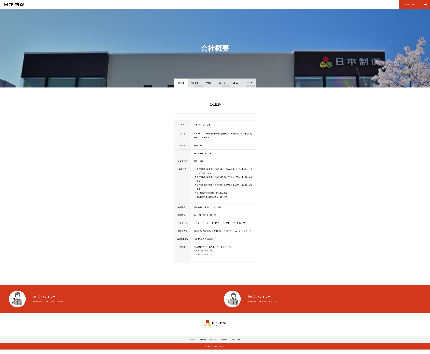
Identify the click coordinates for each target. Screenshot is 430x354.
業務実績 (203, 339)
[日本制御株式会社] (14, 4)
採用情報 (224, 339)
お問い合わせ (236, 339)
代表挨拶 (194, 83)
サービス (192, 339)
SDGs (235, 83)
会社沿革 (221, 83)
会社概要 (213, 339)
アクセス (249, 83)
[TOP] (215, 281)
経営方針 (208, 83)
